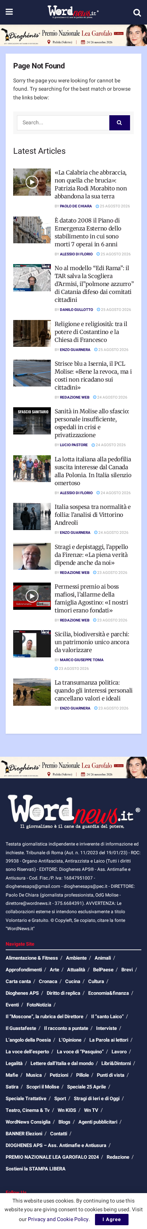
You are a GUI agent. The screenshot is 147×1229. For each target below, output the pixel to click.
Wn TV (91, 1110)
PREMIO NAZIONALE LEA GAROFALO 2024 (52, 1157)
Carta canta (18, 981)
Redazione (118, 1157)
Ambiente (76, 958)
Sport (60, 1098)
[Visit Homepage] (73, 12)
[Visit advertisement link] (73, 35)
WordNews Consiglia (28, 1121)
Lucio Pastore (74, 445)
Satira (12, 1086)
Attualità (76, 969)
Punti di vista (110, 1075)
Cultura (96, 981)
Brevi (127, 969)
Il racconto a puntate (66, 1028)
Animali (103, 958)
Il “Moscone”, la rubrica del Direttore (44, 1016)
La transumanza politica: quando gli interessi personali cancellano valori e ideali (94, 690)
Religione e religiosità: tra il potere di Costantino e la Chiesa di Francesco (91, 331)
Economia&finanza (108, 993)
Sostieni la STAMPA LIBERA (36, 1168)
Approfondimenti (24, 969)
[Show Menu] (9, 12)
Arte (54, 969)
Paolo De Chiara (76, 206)
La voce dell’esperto (27, 1051)
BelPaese (103, 969)
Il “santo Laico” (107, 1016)
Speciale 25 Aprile (86, 1086)
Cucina (72, 981)
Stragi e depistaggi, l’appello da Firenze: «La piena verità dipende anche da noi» (91, 554)
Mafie (12, 1075)
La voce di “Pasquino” (80, 1051)
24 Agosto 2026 (111, 397)
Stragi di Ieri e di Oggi (96, 1098)
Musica (34, 1075)
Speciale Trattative (26, 1098)
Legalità (14, 1063)
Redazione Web (74, 397)
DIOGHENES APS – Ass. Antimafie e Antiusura (56, 1145)
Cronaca (48, 981)
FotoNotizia (39, 1004)
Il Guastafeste (21, 1028)
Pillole (82, 1075)
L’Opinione (70, 1039)
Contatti (58, 1133)
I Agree (112, 1219)
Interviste (106, 1028)
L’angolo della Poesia (28, 1039)
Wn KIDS (67, 1110)
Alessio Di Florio (76, 254)
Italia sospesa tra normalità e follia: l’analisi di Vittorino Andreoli (93, 514)
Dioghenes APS (22, 993)
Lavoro (119, 1051)
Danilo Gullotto (76, 309)
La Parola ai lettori (108, 1039)
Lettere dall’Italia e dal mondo (62, 1063)
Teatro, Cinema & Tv (28, 1110)
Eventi (12, 1004)
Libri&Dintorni (116, 1063)
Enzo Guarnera (75, 349)
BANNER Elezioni (24, 1133)
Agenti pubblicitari (97, 1121)
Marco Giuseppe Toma (82, 660)
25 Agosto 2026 (114, 206)
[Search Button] (137, 12)
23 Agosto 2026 (111, 572)
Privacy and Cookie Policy (58, 1219)
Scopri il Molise (42, 1086)
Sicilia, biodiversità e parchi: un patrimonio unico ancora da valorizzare (92, 642)
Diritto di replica (63, 993)
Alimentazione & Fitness (32, 958)
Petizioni (59, 1075)
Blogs (64, 1121)
